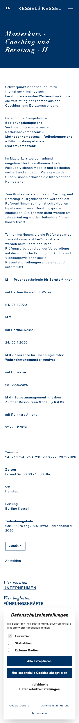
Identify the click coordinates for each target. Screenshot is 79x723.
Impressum (39, 713)
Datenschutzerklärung (55, 705)
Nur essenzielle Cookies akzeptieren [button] (39, 673)
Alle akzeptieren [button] (39, 661)
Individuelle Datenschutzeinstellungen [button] (39, 686)
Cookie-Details (19, 705)
